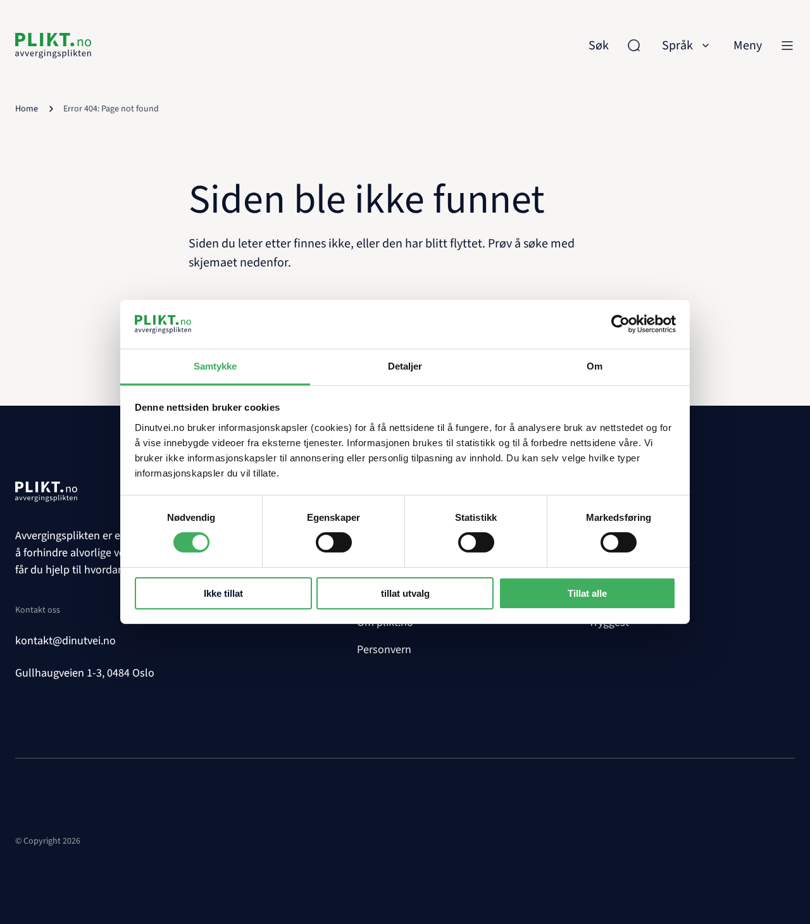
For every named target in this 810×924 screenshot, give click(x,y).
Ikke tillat (223, 593)
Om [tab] (594, 366)
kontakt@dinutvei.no (65, 641)
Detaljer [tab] (405, 366)
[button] (687, 45)
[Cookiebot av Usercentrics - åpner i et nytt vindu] (620, 324)
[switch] (334, 542)
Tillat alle (587, 593)
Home (26, 109)
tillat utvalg (405, 593)
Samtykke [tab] (215, 366)
